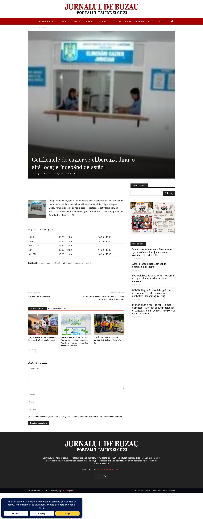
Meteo (151, 21)
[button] (172, 21)
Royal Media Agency (66, 490)
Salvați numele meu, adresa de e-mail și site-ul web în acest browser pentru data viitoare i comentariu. (77, 416)
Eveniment (75, 21)
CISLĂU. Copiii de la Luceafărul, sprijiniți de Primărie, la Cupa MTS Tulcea (108, 340)
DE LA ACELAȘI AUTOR (57, 309)
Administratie (46, 21)
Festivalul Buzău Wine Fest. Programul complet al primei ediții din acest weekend (153, 278)
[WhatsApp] (67, 191)
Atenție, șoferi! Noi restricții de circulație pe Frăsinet (149, 265)
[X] (54, 191)
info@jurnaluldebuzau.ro (109, 469)
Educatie (103, 21)
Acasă (30, 28)
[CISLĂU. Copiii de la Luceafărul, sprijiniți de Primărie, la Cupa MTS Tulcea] (109, 324)
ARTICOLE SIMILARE (37, 309)
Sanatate (90, 21)
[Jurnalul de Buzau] (101, 9)
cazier (49, 263)
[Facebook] (48, 191)
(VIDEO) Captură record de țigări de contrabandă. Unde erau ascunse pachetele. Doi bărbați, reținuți (151, 293)
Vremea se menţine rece (39, 296)
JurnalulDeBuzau (44, 174)
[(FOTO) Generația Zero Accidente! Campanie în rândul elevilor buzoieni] (43, 324)
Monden (139, 21)
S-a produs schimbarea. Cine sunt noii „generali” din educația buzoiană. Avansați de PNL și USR (153, 252)
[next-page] (34, 351)
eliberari (57, 263)
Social (128, 21)
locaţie (70, 263)
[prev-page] (29, 351)
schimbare (79, 263)
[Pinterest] (61, 191)
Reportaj (116, 21)
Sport (161, 21)
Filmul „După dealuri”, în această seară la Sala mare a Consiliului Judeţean (103, 298)
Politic (63, 21)
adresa (41, 263)
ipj (64, 263)
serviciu (89, 263)
